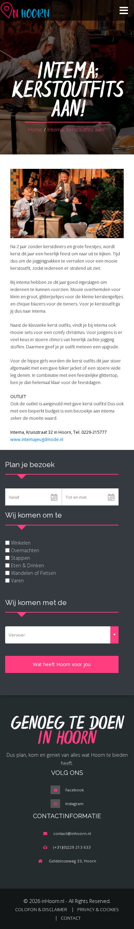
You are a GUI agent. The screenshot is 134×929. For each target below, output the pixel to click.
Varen (17, 580)
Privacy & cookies (98, 909)
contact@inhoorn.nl (72, 833)
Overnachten (25, 550)
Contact (71, 918)
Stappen (20, 558)
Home (35, 129)
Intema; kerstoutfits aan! (75, 129)
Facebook (74, 789)
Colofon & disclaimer (41, 909)
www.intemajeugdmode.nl (37, 439)
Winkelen (21, 542)
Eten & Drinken (27, 565)
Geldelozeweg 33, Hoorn (72, 860)
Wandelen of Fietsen (33, 573)
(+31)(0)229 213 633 (72, 847)
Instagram (74, 803)
